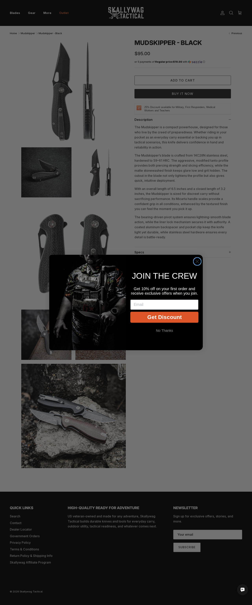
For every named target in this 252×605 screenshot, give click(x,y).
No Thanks (164, 331)
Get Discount (164, 317)
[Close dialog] (197, 261)
